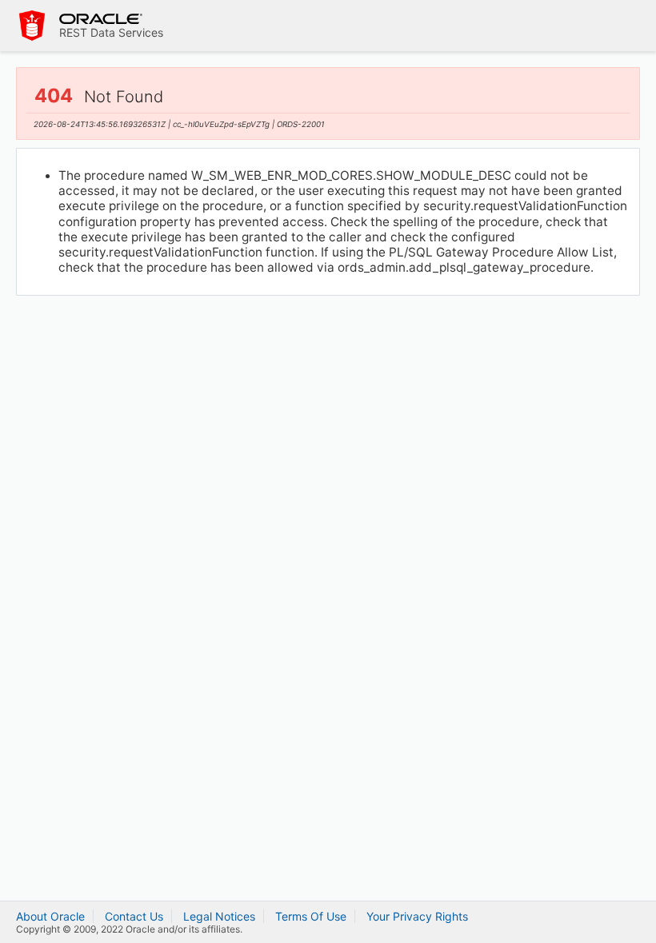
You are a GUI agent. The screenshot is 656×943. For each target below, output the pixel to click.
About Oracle (50, 916)
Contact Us (134, 916)
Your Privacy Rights (417, 916)
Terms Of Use (310, 916)
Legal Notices (219, 916)
